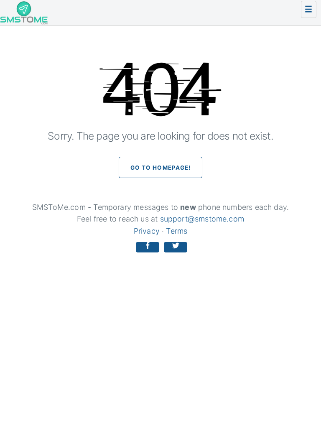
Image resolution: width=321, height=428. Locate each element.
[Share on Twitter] (175, 247)
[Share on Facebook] (147, 247)
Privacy (147, 231)
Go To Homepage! (160, 167)
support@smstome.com (202, 218)
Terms (176, 231)
